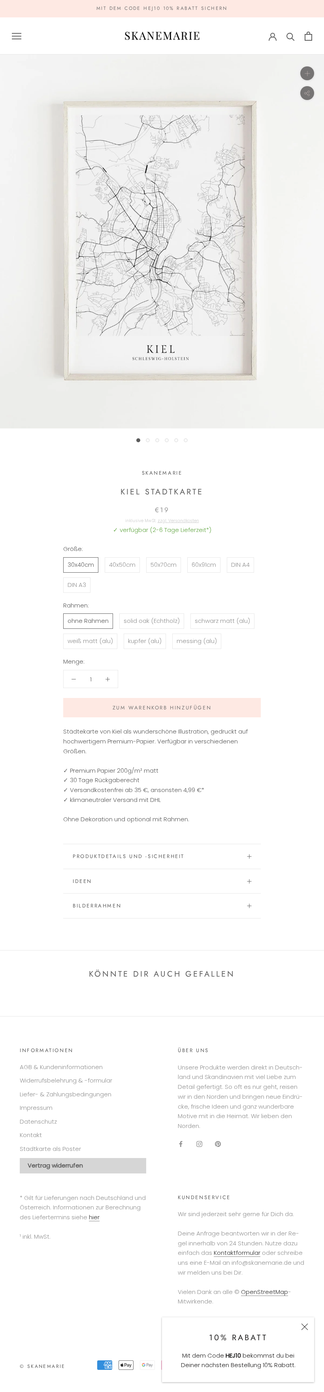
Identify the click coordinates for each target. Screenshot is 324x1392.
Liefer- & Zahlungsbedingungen (65, 1094)
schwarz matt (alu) (222, 621)
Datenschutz (38, 1121)
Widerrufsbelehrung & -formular (66, 1080)
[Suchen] (290, 36)
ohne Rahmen (88, 621)
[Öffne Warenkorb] (308, 36)
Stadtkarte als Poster (50, 1149)
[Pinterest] (218, 1144)
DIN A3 (77, 585)
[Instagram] (199, 1144)
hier (94, 1217)
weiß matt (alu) (90, 641)
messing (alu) (197, 641)
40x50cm (122, 564)
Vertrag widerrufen (55, 1165)
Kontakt (31, 1135)
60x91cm (204, 564)
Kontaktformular (237, 1253)
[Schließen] (304, 1326)
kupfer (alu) (145, 641)
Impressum (36, 1107)
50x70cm (164, 564)
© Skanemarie (43, 1366)
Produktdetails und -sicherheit (129, 856)
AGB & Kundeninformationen (61, 1067)
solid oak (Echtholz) (152, 621)
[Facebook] (181, 1144)
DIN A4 (240, 564)
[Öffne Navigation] (16, 35)
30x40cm (81, 564)
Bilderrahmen (97, 905)
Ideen (82, 881)
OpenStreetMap (264, 1292)
